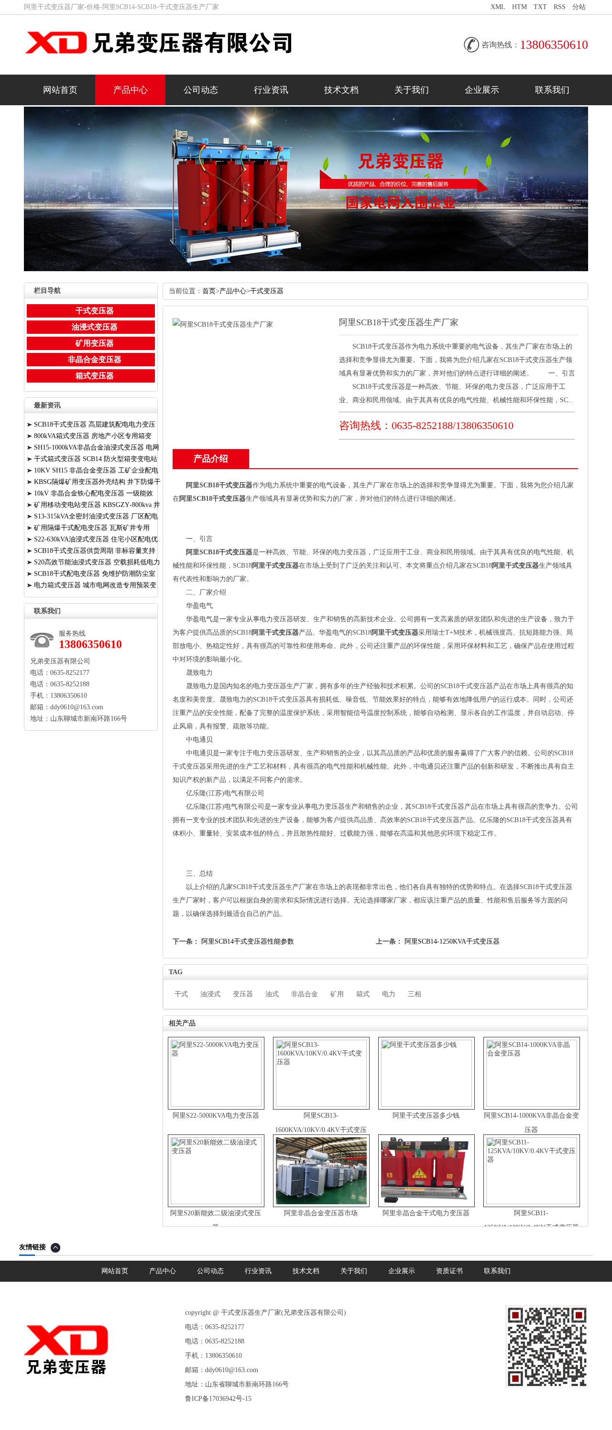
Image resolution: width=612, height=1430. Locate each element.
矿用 (337, 994)
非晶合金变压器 (94, 359)
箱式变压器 (95, 376)
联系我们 (552, 90)
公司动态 (201, 90)
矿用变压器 (95, 343)
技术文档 (341, 90)
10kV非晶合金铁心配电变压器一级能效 (93, 493)
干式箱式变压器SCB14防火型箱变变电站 (95, 458)
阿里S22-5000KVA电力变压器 (216, 1115)
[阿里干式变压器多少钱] (426, 1104)
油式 (272, 994)
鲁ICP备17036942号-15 (218, 1398)
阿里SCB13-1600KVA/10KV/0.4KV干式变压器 (321, 1130)
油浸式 (210, 994)
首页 (209, 291)
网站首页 (60, 90)
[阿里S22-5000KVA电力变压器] (216, 1104)
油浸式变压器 (95, 327)
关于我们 (411, 90)
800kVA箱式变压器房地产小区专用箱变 (93, 436)
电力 (388, 994)
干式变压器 (267, 291)
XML (498, 7)
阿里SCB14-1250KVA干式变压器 (452, 941)
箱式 (363, 994)
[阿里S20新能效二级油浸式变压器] (216, 1202)
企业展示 (482, 90)
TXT (540, 7)
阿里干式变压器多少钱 (426, 1115)
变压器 (243, 994)
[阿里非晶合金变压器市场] (321, 1205)
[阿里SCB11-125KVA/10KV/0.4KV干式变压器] (531, 1202)
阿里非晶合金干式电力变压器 (426, 1213)
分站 (579, 7)
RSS (560, 7)
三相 (414, 994)
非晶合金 (304, 994)
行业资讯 (271, 90)
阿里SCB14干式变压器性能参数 (247, 941)
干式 (181, 994)
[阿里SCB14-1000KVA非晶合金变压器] (531, 1104)
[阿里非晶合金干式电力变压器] (426, 1205)
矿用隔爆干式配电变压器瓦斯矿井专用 (92, 527)
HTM (519, 7)
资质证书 (449, 1271)
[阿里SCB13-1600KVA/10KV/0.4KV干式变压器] (321, 1104)
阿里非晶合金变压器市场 (321, 1213)
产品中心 (130, 90)
